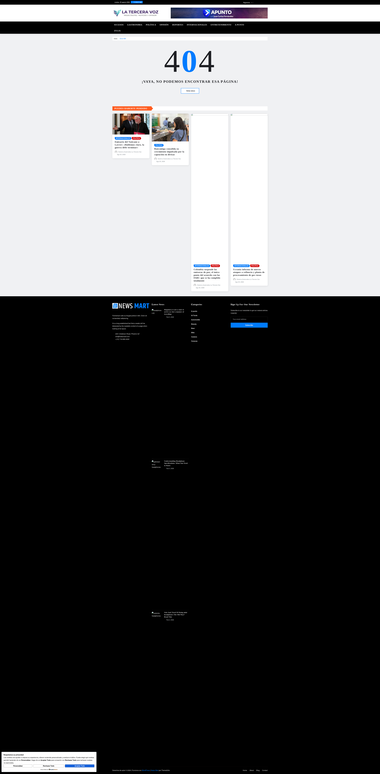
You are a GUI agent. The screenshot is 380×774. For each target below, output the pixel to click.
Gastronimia (134, 25)
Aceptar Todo (80, 766)
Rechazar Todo (48, 766)
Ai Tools (194, 315)
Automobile (195, 320)
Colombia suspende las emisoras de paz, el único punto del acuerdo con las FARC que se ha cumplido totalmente (207, 275)
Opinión (164, 25)
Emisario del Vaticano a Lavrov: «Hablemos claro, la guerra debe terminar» (129, 145)
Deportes (177, 25)
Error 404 (123, 38)
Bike (193, 332)
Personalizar (18, 766)
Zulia (117, 31)
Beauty (194, 324)
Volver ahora (190, 91)
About (252, 770)
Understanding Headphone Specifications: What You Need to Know (176, 463)
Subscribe (249, 325)
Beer (193, 328)
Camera (194, 337)
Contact (265, 770)
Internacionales (197, 25)
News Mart (154, 770)
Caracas (194, 341)
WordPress (146, 770)
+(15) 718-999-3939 (122, 339)
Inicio (115, 38)
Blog (258, 770)
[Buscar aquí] (267, 24)
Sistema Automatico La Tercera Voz (130, 152)
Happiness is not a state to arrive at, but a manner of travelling (174, 312)
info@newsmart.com (122, 336)
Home (245, 770)
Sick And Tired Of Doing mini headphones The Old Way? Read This (175, 615)
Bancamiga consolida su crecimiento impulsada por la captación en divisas (169, 152)
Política (151, 25)
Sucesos (119, 25)
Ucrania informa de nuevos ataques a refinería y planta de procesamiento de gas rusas (249, 272)
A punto (239, 25)
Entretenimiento (221, 25)
